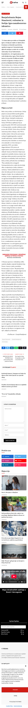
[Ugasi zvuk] (22, 582)
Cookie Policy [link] (9, 706)
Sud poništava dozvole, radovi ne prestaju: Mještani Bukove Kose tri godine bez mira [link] (13, 515)
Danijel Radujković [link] (16, 339)
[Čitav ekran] (24, 582)
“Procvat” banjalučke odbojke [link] (11, 394)
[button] (25, 666)
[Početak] (3, 582)
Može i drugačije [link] (5, 13)
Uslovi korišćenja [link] (18, 706)
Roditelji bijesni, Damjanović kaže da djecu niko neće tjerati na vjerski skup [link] (14, 375)
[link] (26, 7)
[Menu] (3, 2)
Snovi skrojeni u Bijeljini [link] (10, 492)
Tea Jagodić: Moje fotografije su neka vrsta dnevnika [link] (20, 358)
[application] (14, 576)
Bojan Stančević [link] (6, 339)
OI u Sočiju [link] (4, 341)
